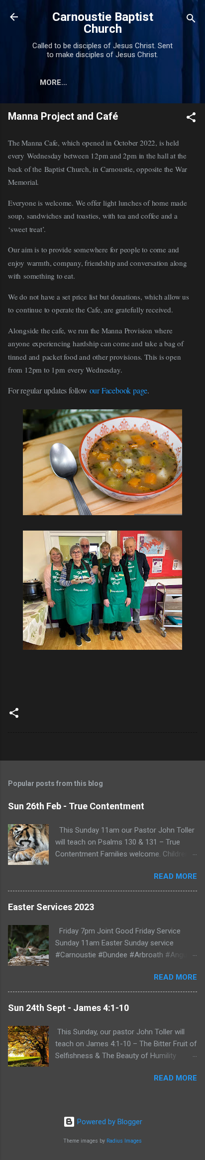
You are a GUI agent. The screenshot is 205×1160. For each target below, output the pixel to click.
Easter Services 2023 (51, 907)
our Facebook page (119, 390)
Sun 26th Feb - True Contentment (76, 806)
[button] (191, 119)
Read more (175, 876)
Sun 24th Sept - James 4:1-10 (68, 1008)
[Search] (191, 20)
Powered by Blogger (108, 1121)
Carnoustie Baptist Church (102, 23)
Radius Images (124, 1141)
